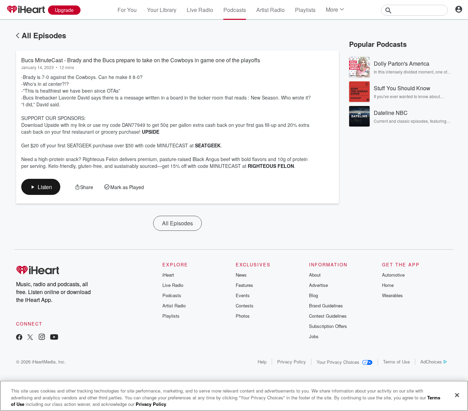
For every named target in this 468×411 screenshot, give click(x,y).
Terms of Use (396, 361)
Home (388, 285)
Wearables (392, 295)
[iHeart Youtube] (54, 338)
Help (262, 361)
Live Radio (200, 10)
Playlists (305, 10)
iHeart (168, 274)
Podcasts (234, 10)
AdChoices (431, 361)
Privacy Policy (291, 361)
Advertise (318, 285)
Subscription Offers (328, 326)
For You (127, 10)
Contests (245, 305)
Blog (313, 295)
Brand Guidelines (326, 305)
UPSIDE (150, 131)
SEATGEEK (208, 145)
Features (244, 285)
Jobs (314, 336)
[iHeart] (25, 10)
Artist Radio (270, 10)
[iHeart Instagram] (42, 338)
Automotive (393, 274)
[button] (40, 187)
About (315, 274)
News (241, 274)
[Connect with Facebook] (19, 338)
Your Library (161, 10)
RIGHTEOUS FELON (271, 165)
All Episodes (44, 35)
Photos (243, 316)
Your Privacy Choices (338, 362)
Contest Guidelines (328, 316)
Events (243, 295)
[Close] (457, 394)
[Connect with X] (30, 338)
